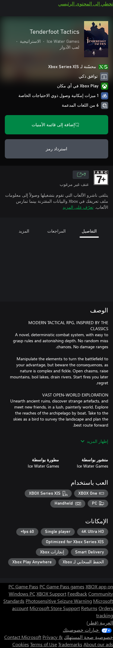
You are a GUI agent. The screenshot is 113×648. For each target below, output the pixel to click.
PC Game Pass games (61, 586)
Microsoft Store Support (55, 608)
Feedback (77, 593)
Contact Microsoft (22, 637)
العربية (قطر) (99, 622)
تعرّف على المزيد (78, 207)
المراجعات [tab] (56, 231)
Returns (89, 608)
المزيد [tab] (24, 231)
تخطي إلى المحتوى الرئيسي (85, 3)
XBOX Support (51, 593)
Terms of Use (43, 644)
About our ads (98, 644)
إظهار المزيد (97, 441)
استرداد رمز (56, 149)
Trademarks (70, 644)
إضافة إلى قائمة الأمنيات (53, 124)
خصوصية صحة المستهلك (88, 637)
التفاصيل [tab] (89, 231)
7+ (84, 175)
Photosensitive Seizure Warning (59, 601)
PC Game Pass (23, 586)
